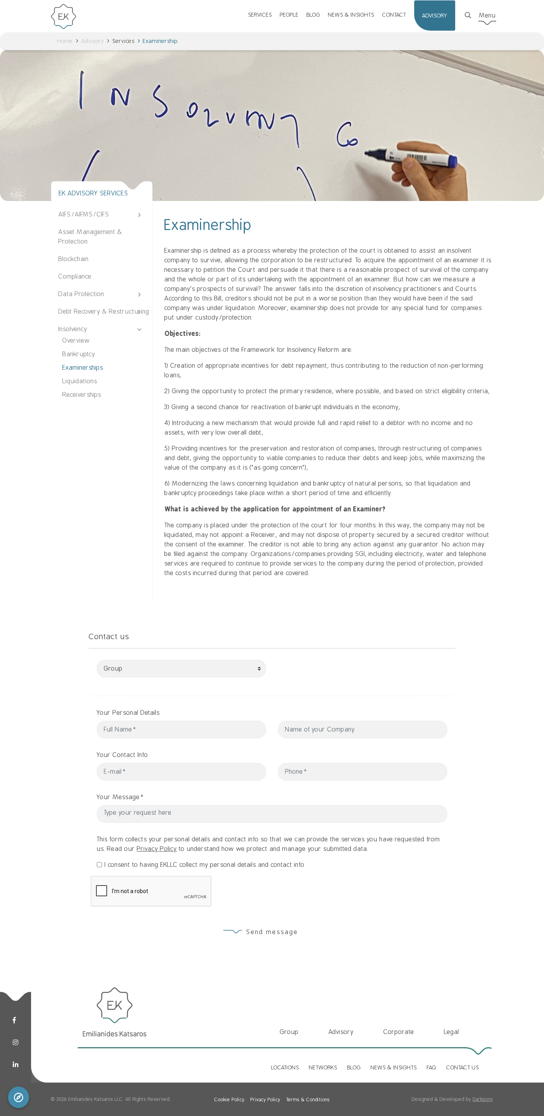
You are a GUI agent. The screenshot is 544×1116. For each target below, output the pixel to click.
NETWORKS (323, 1067)
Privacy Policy (157, 849)
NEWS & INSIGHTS (351, 15)
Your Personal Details (128, 712)
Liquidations (80, 381)
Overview (76, 340)
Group (289, 1032)
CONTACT (394, 15)
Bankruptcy (79, 354)
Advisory (92, 41)
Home (65, 41)
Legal (451, 1032)
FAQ (431, 1067)
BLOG (313, 15)
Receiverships (82, 394)
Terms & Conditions (308, 1099)
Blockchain (74, 259)
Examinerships (83, 367)
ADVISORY (434, 15)
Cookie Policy (229, 1099)
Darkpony (483, 1099)
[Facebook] (14, 1020)
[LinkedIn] (15, 1065)
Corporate (399, 1032)
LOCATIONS (285, 1067)
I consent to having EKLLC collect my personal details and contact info (205, 864)
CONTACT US (462, 1067)
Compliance (75, 276)
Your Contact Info (122, 755)
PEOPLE (289, 15)
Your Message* (120, 797)
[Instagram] (15, 1042)
